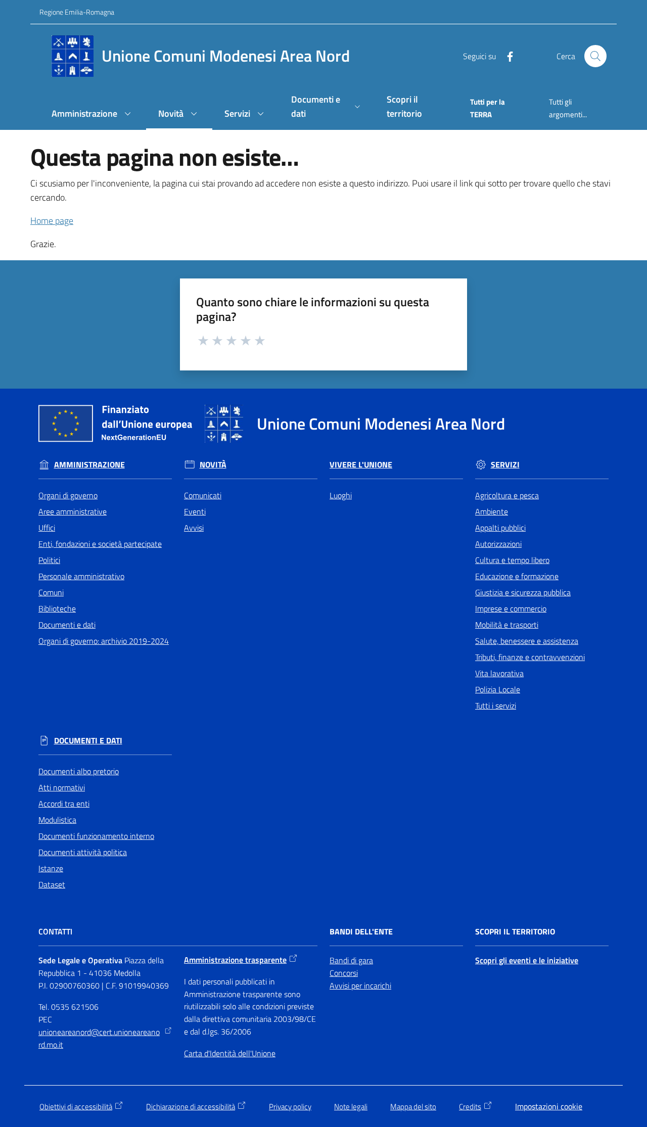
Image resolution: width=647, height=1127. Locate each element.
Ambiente (491, 511)
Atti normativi (61, 787)
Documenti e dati (67, 625)
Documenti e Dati (88, 740)
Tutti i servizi (495, 705)
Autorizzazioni (498, 544)
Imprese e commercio (510, 608)
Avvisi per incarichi (360, 985)
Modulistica (57, 820)
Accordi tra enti (63, 803)
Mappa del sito (413, 1106)
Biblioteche (57, 608)
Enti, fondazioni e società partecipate (100, 544)
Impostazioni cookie (548, 1106)
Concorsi (344, 973)
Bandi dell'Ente (361, 931)
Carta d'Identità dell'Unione (229, 1053)
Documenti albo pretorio (78, 771)
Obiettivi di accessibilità (75, 1106)
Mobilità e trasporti (506, 625)
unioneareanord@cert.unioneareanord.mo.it (99, 1038)
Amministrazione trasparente (235, 960)
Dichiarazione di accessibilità (190, 1106)
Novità (213, 465)
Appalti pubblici (500, 528)
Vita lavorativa (499, 673)
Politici (49, 560)
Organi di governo (68, 495)
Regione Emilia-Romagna (76, 12)
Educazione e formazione (517, 576)
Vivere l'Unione (361, 465)
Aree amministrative (72, 511)
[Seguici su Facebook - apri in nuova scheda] (506, 56)
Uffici (46, 528)
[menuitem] (92, 114)
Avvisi (194, 528)
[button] (595, 56)
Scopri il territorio (515, 931)
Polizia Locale (497, 689)
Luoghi (341, 495)
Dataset (51, 884)
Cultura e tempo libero (512, 560)
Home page (51, 220)
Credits (470, 1106)
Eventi (195, 511)
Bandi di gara (351, 960)
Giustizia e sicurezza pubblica (523, 592)
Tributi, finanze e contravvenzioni (530, 657)
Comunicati (202, 495)
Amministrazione (89, 465)
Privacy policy (290, 1106)
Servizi (505, 465)
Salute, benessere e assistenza (526, 641)
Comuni (51, 592)
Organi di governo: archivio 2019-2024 (103, 641)
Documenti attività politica (82, 852)
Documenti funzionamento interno (96, 836)
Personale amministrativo (81, 576)
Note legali (350, 1106)
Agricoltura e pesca (507, 495)
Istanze (50, 868)
